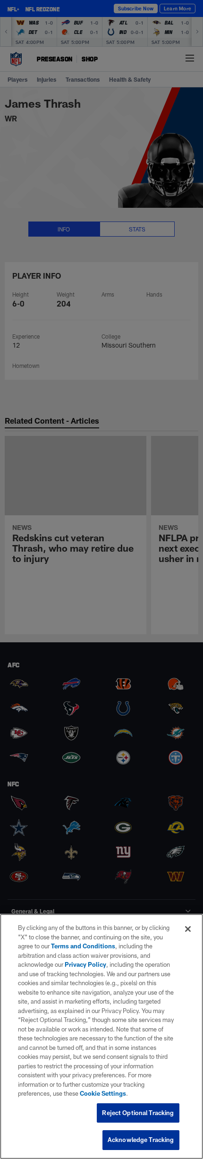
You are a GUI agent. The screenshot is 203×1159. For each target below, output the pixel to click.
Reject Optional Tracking (138, 1112)
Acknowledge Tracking (141, 1139)
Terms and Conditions (83, 946)
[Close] (188, 929)
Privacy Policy (85, 964)
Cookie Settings (103, 1093)
